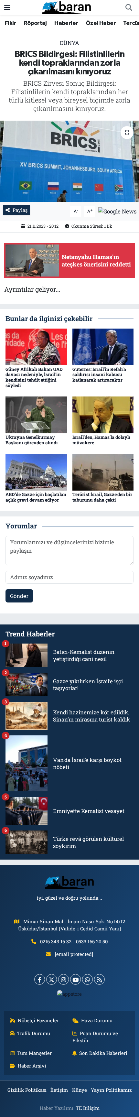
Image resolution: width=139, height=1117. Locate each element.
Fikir (10, 23)
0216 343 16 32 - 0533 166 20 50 (74, 941)
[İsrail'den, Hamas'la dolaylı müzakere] (103, 414)
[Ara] (129, 8)
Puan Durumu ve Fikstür (95, 1037)
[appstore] (69, 995)
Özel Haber (101, 23)
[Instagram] (63, 979)
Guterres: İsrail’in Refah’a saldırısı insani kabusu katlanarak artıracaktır (99, 374)
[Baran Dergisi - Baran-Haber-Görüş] (66, 7)
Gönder (19, 596)
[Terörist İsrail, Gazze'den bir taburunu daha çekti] (103, 471)
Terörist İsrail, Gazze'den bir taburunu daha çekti (102, 497)
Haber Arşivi (32, 1065)
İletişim (59, 1090)
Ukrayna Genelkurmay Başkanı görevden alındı (31, 440)
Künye (79, 1090)
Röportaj (35, 23)
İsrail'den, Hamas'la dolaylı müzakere (101, 440)
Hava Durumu (96, 1020)
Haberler (66, 23)
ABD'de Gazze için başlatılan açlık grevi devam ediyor (35, 497)
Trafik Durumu (33, 1033)
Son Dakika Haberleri (103, 1053)
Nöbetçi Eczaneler (38, 1020)
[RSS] (99, 979)
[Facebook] (39, 979)
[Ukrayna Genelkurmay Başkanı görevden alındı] (36, 414)
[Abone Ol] (117, 210)
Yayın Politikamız (111, 1090)
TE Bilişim (88, 1108)
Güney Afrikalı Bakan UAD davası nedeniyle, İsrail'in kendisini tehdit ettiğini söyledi (34, 377)
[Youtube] (75, 979)
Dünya (69, 43)
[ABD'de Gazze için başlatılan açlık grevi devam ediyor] (36, 471)
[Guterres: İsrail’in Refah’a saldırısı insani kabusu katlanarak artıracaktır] (103, 346)
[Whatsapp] (87, 979)
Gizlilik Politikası (27, 1090)
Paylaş (20, 210)
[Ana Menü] (7, 7)
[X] (51, 979)
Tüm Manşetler (34, 1053)
